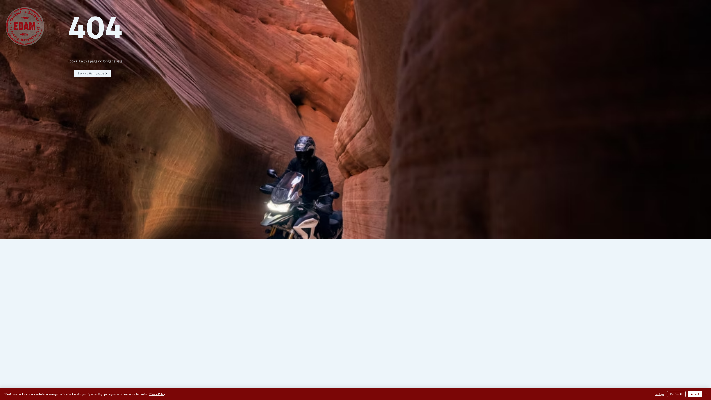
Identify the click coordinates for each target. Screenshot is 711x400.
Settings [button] (659, 394)
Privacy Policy (157, 394)
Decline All (676, 394)
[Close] (706, 394)
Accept (695, 394)
